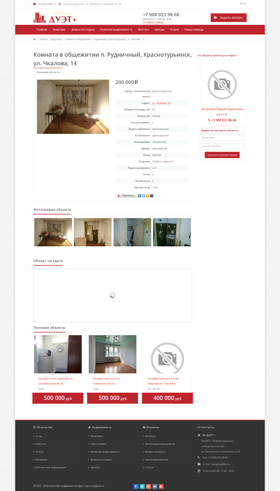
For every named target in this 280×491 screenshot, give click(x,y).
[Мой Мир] (152, 194)
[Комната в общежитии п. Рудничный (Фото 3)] (132, 232)
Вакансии (41, 459)
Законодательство (156, 459)
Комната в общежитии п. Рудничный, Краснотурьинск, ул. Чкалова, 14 (104, 39)
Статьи (149, 467)
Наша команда (194, 29)
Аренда (159, 29)
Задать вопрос (230, 17)
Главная (43, 39)
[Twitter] (144, 194)
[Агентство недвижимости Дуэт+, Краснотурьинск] (54, 17)
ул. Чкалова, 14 (161, 103)
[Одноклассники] (148, 194)
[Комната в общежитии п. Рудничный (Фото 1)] (53, 232)
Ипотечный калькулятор (160, 444)
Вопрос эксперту (155, 451)
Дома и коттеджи (82, 29)
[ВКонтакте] (140, 194)
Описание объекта (48, 72)
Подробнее (57, 353)
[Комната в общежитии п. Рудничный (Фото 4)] (172, 232)
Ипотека (143, 29)
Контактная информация (51, 467)
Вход (243, 3)
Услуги (174, 29)
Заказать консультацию (222, 155)
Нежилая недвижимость (116, 29)
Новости (41, 444)
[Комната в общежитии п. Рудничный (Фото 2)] (93, 232)
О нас (39, 436)
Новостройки (98, 444)
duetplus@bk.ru (47, 4)
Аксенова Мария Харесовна (222, 109)
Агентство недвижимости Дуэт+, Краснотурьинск (76, 486)
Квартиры (59, 29)
